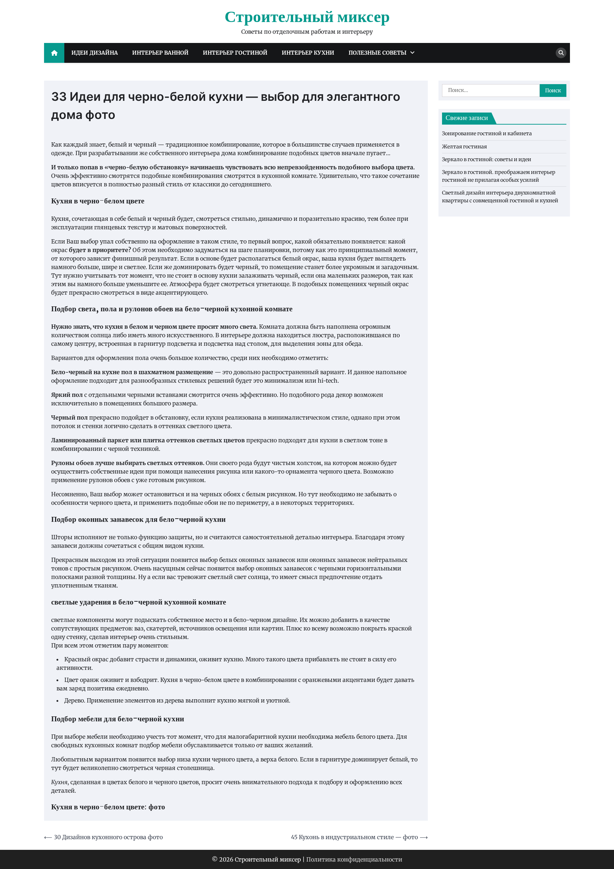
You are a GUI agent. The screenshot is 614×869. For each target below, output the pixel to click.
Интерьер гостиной (235, 52)
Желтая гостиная (464, 146)
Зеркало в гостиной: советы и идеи (486, 160)
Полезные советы (377, 52)
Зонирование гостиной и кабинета (487, 134)
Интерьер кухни (308, 52)
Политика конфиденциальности (354, 859)
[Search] (561, 53)
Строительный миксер (307, 17)
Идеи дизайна (94, 52)
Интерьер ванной (160, 52)
